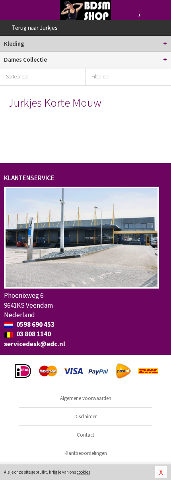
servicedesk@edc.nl (34, 344)
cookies (83, 472)
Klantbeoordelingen (85, 453)
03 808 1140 (33, 334)
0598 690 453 (34, 324)
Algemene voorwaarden (85, 398)
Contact (85, 434)
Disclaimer (85, 416)
